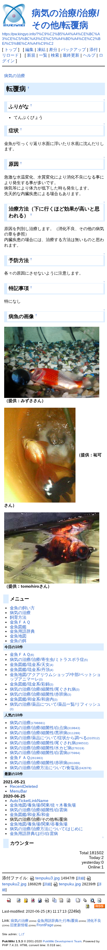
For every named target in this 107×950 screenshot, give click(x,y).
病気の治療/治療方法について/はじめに (46, 828)
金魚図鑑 (18, 626)
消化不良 (94, 920)
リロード (10, 55)
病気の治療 (14, 75)
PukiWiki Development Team (62, 941)
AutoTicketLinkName (29, 800)
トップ (10, 49)
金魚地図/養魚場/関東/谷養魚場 (38, 824)
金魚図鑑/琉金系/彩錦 (31, 684)
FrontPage (45, 925)
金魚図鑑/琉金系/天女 (31, 664)
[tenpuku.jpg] (51, 547)
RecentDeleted (24, 786)
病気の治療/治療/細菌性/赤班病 (40, 694)
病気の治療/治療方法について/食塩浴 (50, 767)
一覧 (43, 55)
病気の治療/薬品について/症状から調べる (55, 737)
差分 (53, 49)
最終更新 (71, 55)
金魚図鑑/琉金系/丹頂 (31, 669)
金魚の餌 (18, 640)
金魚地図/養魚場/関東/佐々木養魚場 (43, 805)
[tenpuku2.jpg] (39, 454)
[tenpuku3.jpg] (51, 361)
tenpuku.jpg (70, 884)
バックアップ (73, 49)
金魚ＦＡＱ (20, 622)
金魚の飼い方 (22, 607)
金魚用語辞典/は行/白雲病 (34, 833)
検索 (55, 55)
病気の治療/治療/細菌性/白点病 (45, 727)
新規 (31, 55)
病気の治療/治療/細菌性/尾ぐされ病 (44, 689)
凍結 (41, 49)
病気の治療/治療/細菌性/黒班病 (45, 732)
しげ (21, 934)
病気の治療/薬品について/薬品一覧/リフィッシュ (55, 706)
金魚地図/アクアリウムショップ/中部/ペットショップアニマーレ (55, 677)
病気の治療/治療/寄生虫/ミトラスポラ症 (49, 659)
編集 (29, 49)
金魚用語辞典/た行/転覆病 (57, 920)
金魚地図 (18, 636)
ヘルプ (89, 55)
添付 (93, 49)
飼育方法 (18, 617)
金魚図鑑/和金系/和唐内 (33, 699)
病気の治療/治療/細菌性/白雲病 (45, 752)
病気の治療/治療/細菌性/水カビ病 (47, 747)
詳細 (80, 878)
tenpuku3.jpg (47, 878)
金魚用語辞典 (22, 631)
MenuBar (18, 791)
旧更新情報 (19, 925)
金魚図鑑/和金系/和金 (30, 814)
